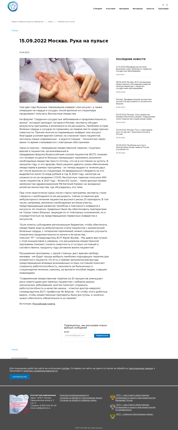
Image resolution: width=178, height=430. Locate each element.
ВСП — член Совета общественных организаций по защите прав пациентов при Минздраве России (135, 398)
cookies (65, 369)
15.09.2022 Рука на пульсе (66, 21)
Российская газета (43, 304)
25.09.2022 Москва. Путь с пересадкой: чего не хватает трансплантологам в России (134, 132)
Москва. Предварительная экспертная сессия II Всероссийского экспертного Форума (134, 101)
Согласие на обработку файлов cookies (78, 400)
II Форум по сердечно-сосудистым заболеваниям (27, 21)
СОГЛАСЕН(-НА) (20, 377)
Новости (50, 21)
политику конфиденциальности (40, 371)
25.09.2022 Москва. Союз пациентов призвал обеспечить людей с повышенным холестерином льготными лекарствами (135, 117)
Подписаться (102, 335)
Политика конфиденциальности (74, 395)
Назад (14, 31)
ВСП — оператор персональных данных (134, 414)
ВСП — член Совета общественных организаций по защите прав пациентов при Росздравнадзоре (135, 407)
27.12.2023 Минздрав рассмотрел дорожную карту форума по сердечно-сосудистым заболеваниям (134, 69)
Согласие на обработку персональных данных (81, 398)
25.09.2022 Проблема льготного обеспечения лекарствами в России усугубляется (132, 147)
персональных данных (141, 369)
